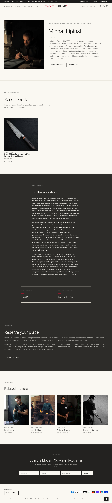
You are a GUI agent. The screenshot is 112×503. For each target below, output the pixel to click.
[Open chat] (106, 499)
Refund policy (33, 498)
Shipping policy (61, 498)
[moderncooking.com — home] (56, 6)
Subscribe (87, 473)
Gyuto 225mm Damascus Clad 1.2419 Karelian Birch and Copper (18, 155)
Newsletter (103, 1)
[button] (8, 6)
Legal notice (69, 498)
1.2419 (25, 297)
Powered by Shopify (23, 499)
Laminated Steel (66, 297)
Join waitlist (73, 64)
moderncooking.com (13, 499)
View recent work (57, 64)
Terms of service (51, 498)
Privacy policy (41, 498)
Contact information (79, 498)
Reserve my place (13, 357)
